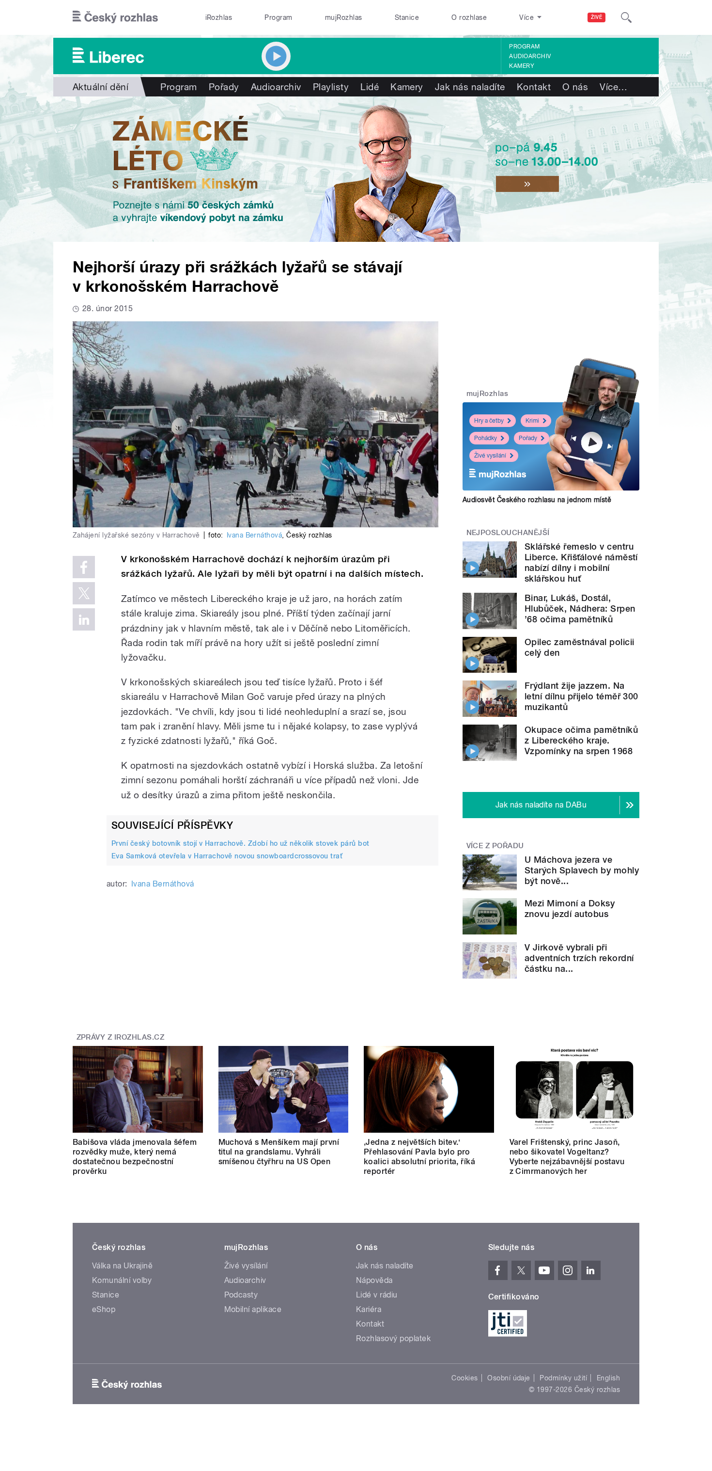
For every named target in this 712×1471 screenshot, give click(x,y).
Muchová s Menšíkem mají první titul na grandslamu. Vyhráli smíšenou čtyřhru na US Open (279, 1152)
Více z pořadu (495, 845)
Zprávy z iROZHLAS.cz (121, 1037)
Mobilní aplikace (253, 1309)
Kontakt (534, 86)
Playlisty (331, 86)
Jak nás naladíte (470, 86)
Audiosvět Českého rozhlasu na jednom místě (537, 500)
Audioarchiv (530, 56)
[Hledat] (626, 17)
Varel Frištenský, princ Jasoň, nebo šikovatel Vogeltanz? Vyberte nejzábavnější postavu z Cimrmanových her (567, 1157)
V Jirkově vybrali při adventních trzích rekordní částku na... (579, 958)
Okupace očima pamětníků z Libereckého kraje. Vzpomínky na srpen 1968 (581, 740)
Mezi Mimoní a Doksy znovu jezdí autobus (570, 908)
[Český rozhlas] (115, 17)
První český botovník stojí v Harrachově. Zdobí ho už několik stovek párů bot (240, 843)
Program (278, 17)
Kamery (521, 66)
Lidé (369, 86)
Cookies (464, 1378)
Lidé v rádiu (377, 1294)
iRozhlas (218, 17)
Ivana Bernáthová (254, 535)
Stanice (407, 17)
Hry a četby (489, 420)
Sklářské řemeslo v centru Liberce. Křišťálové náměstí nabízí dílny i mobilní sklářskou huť (581, 562)
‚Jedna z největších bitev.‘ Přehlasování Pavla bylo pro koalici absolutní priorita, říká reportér (419, 1157)
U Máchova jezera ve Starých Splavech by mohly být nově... (582, 870)
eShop (103, 1309)
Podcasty (241, 1294)
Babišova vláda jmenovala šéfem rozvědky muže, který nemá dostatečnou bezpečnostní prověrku (135, 1157)
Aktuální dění (100, 86)
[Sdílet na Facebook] (84, 567)
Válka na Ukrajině (122, 1265)
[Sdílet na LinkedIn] (84, 619)
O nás (575, 86)
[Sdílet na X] (84, 593)
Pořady (224, 86)
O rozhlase (469, 17)
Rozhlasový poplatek (393, 1338)
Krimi (532, 420)
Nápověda (374, 1280)
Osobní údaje (508, 1378)
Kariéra (368, 1309)
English (608, 1378)
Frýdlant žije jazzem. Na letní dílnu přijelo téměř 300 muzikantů (581, 696)
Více (613, 86)
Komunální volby (122, 1280)
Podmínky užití (563, 1378)
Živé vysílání (490, 455)
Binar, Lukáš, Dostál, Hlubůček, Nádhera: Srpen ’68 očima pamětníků (580, 608)
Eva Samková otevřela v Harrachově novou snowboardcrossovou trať (226, 856)
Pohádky (485, 438)
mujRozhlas (343, 17)
